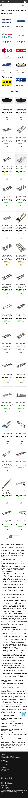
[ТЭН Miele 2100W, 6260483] (7, 512)
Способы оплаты (4, 761)
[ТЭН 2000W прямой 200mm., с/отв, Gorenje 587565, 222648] (21, 394)
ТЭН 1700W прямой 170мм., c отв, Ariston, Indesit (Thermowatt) (7, 227)
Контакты (3, 762)
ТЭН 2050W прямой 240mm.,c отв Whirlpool (21, 462)
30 (17, 91)
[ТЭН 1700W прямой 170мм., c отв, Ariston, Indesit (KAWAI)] (21, 188)
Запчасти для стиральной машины (8, 775)
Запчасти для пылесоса (6, 782)
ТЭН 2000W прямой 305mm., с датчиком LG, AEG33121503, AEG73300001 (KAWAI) (7, 463)
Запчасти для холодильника (6, 777)
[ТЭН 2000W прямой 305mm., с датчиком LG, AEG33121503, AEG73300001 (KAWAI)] (7, 453)
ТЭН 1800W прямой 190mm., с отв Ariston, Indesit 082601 (21, 286)
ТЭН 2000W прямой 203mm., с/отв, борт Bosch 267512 (7, 433)
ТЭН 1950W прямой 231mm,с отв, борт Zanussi (21, 374)
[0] (25, 2)
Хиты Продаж (4, 770)
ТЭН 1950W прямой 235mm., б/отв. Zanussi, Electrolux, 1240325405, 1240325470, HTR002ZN (7, 405)
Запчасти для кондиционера (7, 779)
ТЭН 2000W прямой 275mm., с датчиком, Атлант (21, 433)
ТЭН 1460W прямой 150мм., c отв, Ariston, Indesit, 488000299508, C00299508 (21, 139)
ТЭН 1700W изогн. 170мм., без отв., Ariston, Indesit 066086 (7, 198)
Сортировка (12, 91)
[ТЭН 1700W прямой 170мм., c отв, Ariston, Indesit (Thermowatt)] (7, 218)
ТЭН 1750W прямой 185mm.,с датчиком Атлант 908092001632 (21, 227)
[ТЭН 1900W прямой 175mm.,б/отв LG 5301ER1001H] (21, 306)
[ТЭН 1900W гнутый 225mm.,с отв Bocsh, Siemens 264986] (7, 306)
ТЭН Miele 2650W (21, 520)
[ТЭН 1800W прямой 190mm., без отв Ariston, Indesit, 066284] (7, 277)
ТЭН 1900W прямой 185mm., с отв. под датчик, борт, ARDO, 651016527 (7, 346)
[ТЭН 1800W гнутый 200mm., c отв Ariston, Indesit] (7, 247)
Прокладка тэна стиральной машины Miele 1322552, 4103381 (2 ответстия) (21, 110)
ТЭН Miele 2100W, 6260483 (7, 521)
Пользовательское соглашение (7, 756)
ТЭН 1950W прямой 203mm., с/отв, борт (7, 373)
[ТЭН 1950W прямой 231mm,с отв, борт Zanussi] (21, 365)
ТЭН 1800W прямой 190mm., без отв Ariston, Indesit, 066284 (7, 286)
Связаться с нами (4, 766)
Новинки (2, 772)
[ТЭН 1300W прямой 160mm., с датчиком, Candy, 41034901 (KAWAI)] (7, 129)
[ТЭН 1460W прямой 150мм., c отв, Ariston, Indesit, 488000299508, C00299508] (21, 129)
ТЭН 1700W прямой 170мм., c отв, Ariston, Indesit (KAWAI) (21, 198)
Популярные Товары (5, 769)
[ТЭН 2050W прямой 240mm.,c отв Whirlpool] (21, 453)
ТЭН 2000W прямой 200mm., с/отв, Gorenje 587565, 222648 (21, 404)
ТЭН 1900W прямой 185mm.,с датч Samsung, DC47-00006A (21, 346)
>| (17, 536)
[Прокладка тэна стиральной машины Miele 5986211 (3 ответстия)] (7, 100)
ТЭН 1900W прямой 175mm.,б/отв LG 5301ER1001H (21, 315)
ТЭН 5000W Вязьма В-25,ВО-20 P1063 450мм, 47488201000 (7, 492)
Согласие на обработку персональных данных (10, 757)
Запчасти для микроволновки (7, 783)
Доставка (3, 760)
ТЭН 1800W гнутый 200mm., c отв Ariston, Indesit (7, 256)
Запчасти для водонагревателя (7, 781)
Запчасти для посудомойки (6, 778)
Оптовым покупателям (5, 764)
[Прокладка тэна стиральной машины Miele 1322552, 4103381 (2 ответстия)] (21, 100)
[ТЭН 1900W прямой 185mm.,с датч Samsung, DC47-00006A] (21, 336)
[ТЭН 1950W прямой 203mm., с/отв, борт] (7, 365)
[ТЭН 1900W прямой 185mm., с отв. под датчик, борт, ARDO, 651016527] (7, 336)
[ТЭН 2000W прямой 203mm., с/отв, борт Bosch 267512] (7, 424)
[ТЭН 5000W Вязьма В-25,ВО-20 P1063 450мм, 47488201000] (7, 483)
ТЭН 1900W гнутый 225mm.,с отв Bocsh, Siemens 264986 (7, 315)
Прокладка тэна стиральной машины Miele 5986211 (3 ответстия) (7, 110)
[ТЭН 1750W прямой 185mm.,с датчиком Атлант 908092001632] (21, 218)
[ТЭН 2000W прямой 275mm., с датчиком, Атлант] (21, 424)
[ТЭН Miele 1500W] (21, 483)
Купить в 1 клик (7, 106)
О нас (2, 759)
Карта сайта (3, 767)
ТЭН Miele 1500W (21, 491)
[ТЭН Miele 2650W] (21, 512)
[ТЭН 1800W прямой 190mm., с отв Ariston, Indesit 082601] (21, 277)
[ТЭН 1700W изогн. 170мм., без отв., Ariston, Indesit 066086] (7, 188)
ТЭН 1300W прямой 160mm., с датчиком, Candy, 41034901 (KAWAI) (7, 139)
